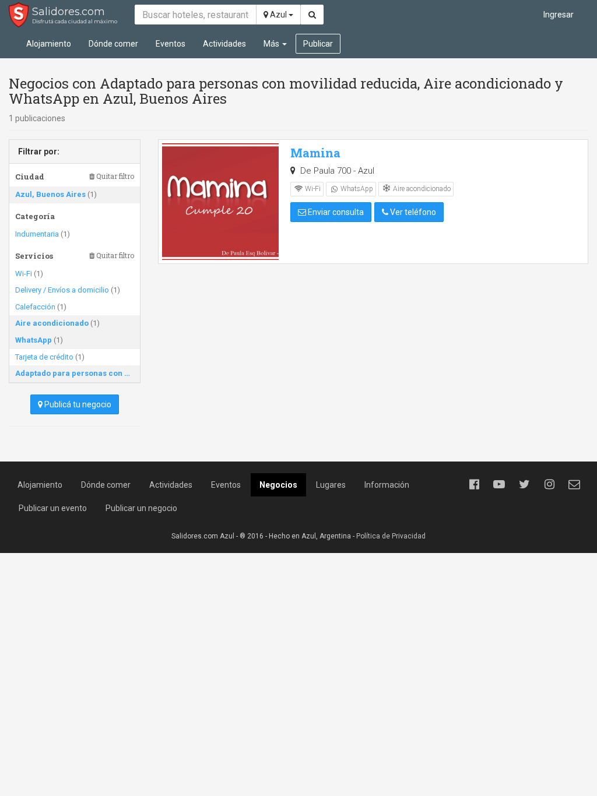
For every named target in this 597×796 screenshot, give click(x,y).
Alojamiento (48, 43)
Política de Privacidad (391, 536)
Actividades (224, 43)
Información (386, 484)
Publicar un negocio (141, 508)
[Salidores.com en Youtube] (499, 484)
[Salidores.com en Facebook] (474, 484)
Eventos (170, 43)
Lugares (331, 484)
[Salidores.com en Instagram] (549, 484)
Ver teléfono (412, 212)
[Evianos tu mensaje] (574, 484)
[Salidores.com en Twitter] (524, 484)
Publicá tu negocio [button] (77, 404)
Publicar (318, 43)
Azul (278, 14)
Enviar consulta (335, 212)
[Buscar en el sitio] (312, 14)
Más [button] (272, 43)
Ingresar (558, 14)
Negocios (278, 484)
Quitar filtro (114, 176)
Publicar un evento (53, 508)
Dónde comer (113, 43)
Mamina (315, 152)
